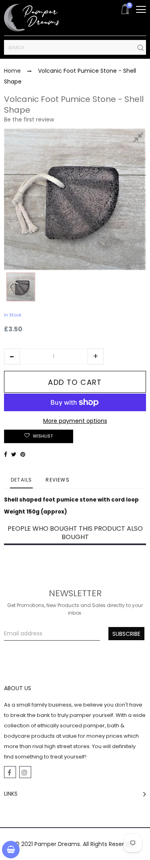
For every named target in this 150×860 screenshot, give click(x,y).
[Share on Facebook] (5, 454)
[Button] (141, 9)
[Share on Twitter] (13, 454)
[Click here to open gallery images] (139, 138)
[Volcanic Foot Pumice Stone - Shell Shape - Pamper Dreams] (21, 287)
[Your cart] (11, 849)
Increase (96, 356)
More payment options (75, 421)
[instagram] (25, 772)
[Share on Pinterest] (22, 454)
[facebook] (10, 772)
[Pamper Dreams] (32, 18)
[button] (12, 356)
